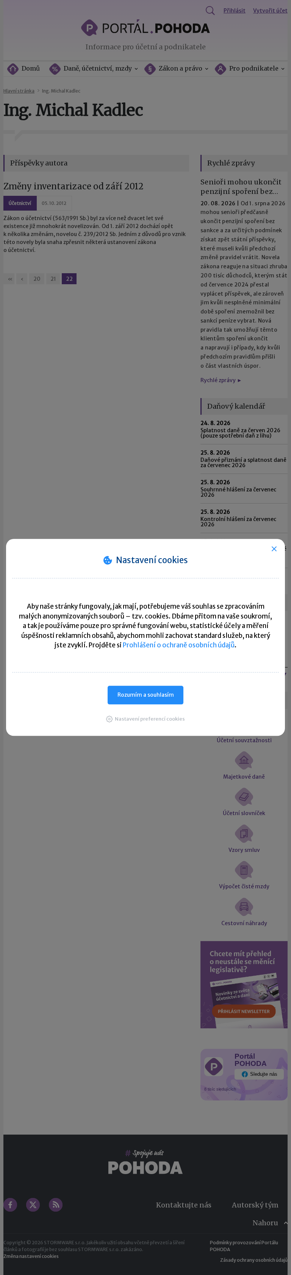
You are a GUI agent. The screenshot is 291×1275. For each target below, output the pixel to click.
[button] (145, 719)
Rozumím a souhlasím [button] (145, 694)
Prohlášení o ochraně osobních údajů (179, 645)
